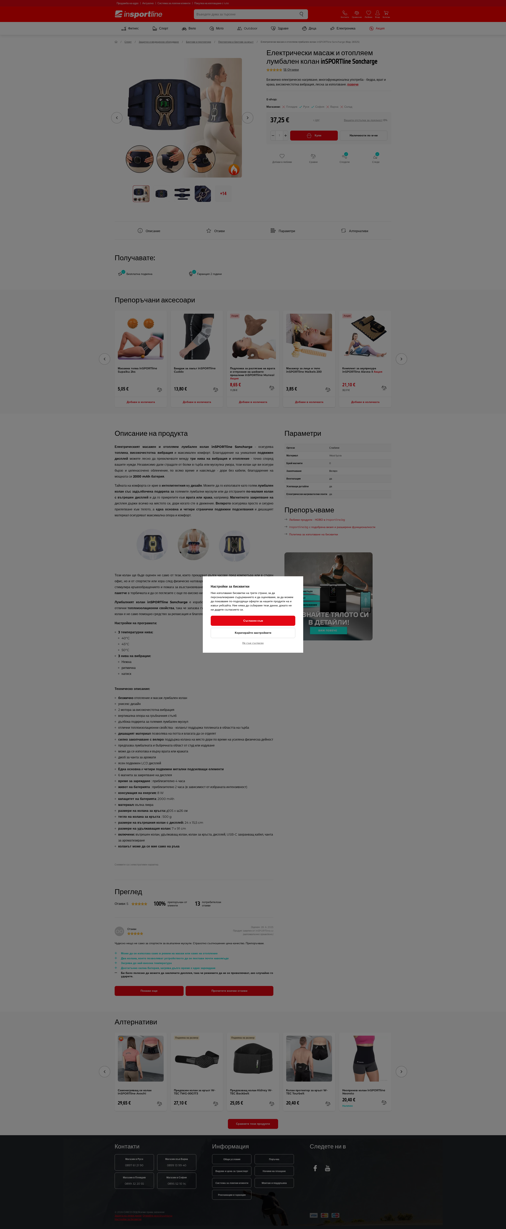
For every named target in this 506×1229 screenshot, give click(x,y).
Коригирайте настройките (253, 632)
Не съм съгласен (253, 643)
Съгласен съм (253, 620)
